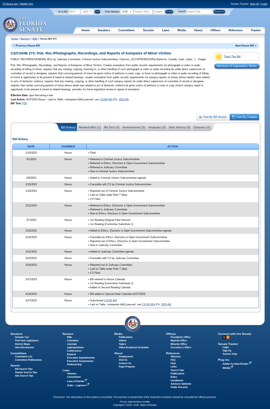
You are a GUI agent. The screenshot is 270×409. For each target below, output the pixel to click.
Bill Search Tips (24, 369)
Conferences (74, 351)
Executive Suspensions (80, 361)
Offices (215, 30)
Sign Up (254, 3)
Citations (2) (202, 127)
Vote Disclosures (24, 347)
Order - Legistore (77, 385)
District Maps (22, 344)
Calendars (73, 340)
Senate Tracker (228, 343)
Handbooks (177, 380)
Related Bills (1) (90, 127)
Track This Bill (232, 56)
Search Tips (177, 370)
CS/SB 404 (106, 99)
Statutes (71, 373)
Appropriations (75, 347)
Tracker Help (230, 354)
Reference (235, 30)
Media (181, 30)
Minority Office (179, 344)
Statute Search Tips (26, 372)
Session (148, 30)
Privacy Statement (129, 401)
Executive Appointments (81, 358)
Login (264, 3)
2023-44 (123, 99)
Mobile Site (26, 3)
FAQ (173, 360)
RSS (227, 337)
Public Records (179, 387)
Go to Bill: (63, 11)
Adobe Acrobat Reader (236, 364)
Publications (126, 337)
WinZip (227, 368)
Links (174, 366)
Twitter (224, 337)
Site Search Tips (24, 376)
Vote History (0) (179, 127)
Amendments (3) (134, 127)
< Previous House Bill (26, 45)
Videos (123, 340)
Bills (69, 337)
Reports (71, 354)
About (198, 30)
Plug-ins (223, 359)
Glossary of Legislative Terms (237, 66)
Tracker (256, 30)
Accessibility (144, 401)
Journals (72, 344)
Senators (104, 30)
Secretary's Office (181, 347)
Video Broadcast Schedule (134, 347)
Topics (122, 344)
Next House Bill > (246, 45)
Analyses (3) (157, 127)
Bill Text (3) (112, 127)
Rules (174, 377)
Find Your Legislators (27, 340)
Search (182, 11)
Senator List (22, 337)
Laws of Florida (76, 381)
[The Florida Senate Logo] (25, 24)
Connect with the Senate (234, 333)
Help (173, 363)
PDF (24, 103)
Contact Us (125, 363)
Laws (165, 30)
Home (85, 30)
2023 (35, 39)
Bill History (68, 127)
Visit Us (123, 360)
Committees (126, 30)
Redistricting (74, 364)
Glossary (176, 356)
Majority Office (179, 340)
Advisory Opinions (181, 384)
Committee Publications (28, 360)
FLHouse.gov (10, 3)
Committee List (23, 356)
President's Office (181, 337)
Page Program (127, 366)
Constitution (74, 377)
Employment (126, 356)
